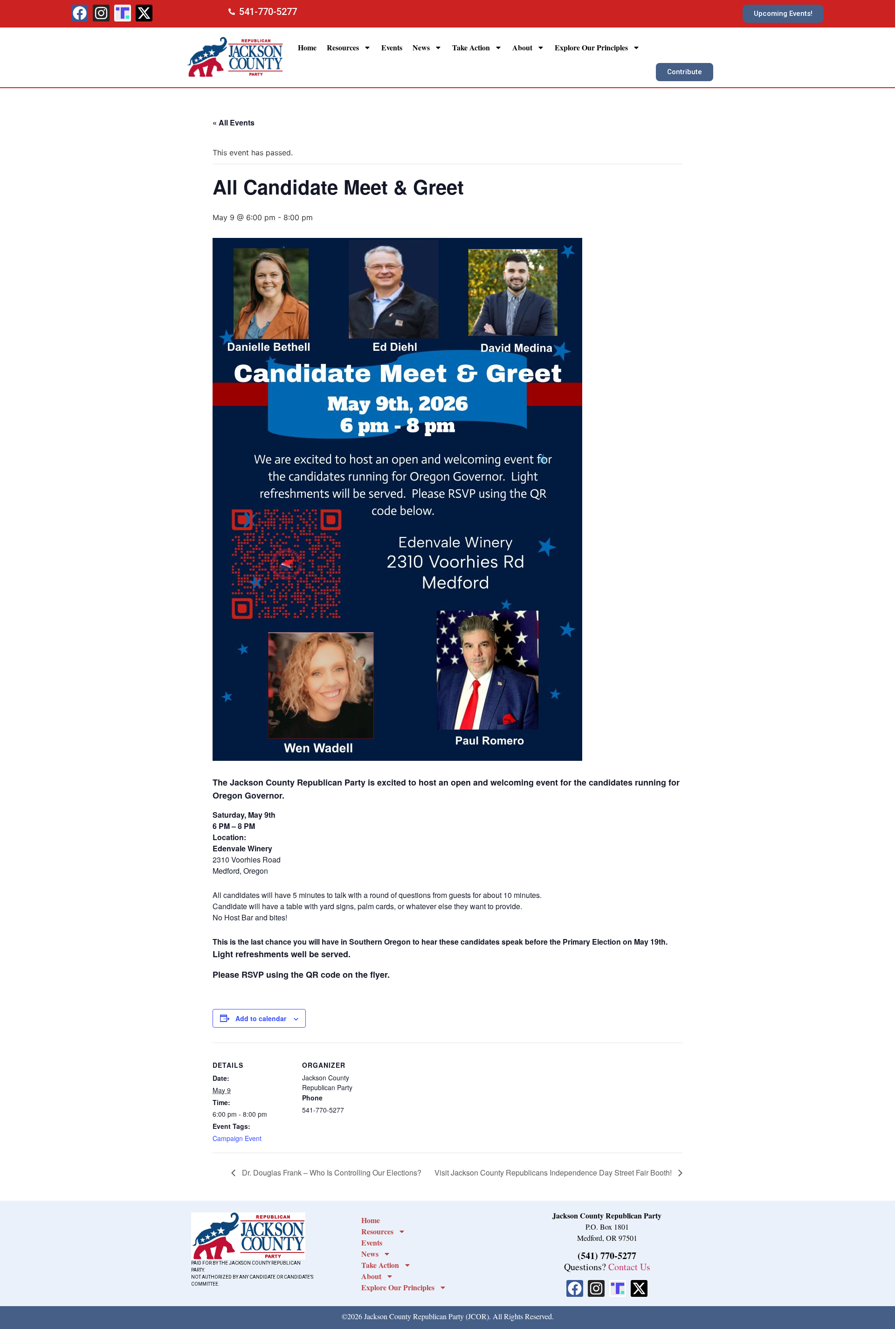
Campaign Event (237, 1138)
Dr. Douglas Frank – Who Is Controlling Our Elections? (330, 1172)
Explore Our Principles (591, 47)
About (522, 47)
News (421, 47)
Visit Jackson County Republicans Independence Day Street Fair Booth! (554, 1172)
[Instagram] (101, 13)
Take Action (471, 47)
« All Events (234, 122)
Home (307, 47)
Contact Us (629, 1266)
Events (391, 47)
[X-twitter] (144, 13)
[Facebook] (79, 13)
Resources (343, 47)
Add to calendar (260, 1018)
